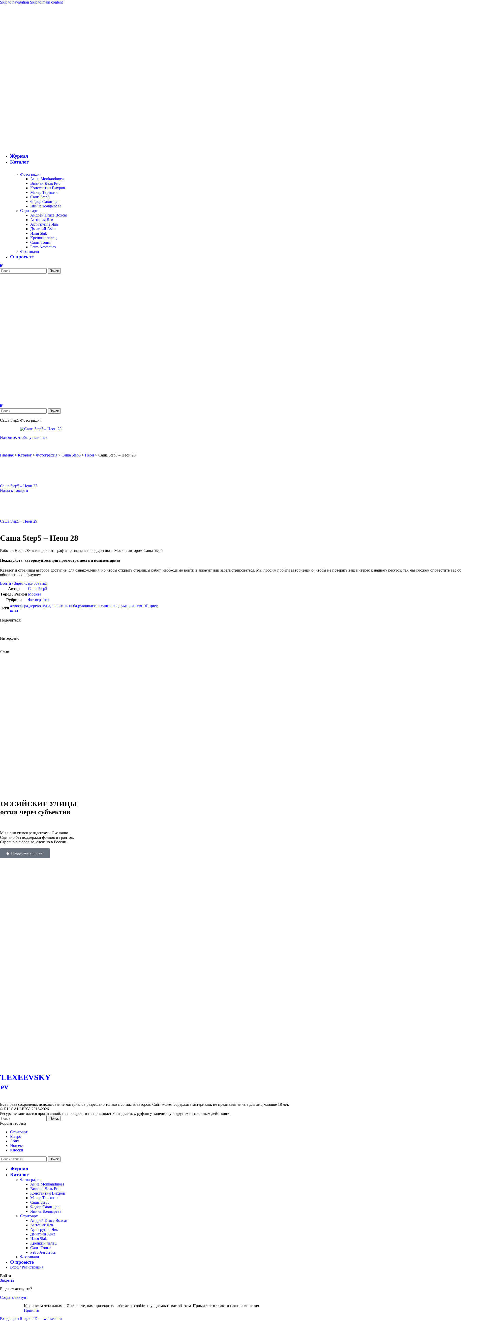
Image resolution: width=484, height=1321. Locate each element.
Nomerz (16, 1145)
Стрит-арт (29, 210)
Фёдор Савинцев (44, 201)
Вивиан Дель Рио (45, 183)
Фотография (30, 174)
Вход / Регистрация (26, 1267)
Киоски (16, 1150)
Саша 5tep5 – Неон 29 (18, 521)
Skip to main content (46, 2)
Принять (31, 1310)
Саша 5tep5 (39, 197)
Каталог (25, 455)
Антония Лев (41, 220)
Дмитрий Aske (42, 229)
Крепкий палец (43, 238)
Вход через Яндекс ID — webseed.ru (31, 1318)
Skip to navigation (15, 2)
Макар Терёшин (44, 192)
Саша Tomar (40, 242)
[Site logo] (44, 132)
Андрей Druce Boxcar (48, 215)
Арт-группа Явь (44, 224)
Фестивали (29, 251)
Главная (7, 455)
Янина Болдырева (45, 206)
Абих (14, 1141)
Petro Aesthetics (43, 247)
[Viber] (1, 266)
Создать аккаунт (14, 1297)
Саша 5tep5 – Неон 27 (18, 486)
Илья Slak (38, 233)
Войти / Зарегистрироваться (24, 583)
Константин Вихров (47, 188)
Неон (89, 455)
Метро (15, 1136)
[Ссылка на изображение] (97, 1064)
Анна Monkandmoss (47, 179)
